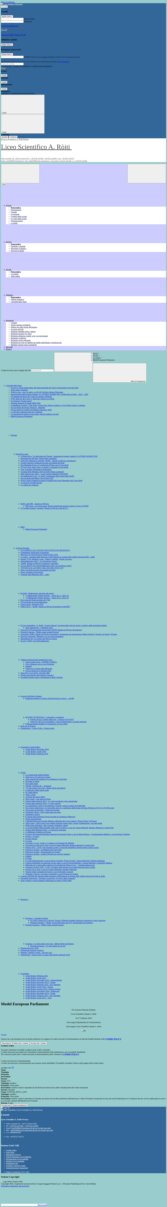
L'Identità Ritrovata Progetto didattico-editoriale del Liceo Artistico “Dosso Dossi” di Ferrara (61, 821)
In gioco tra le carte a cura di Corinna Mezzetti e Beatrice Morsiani (51, 870)
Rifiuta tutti (21, 1043)
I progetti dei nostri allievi (35, 797)
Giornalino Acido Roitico (31, 747)
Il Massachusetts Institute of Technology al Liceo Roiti (46, 724)
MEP (23, 527)
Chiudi (4, 75)
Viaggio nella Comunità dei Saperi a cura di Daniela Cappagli (49, 872)
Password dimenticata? (10, 26)
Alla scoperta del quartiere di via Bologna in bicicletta (46, 779)
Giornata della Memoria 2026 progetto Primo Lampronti (42, 472)
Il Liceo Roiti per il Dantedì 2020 (38, 671)
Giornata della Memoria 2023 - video (35, 575)
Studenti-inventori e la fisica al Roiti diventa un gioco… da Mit (49, 698)
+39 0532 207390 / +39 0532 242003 (23, 1126)
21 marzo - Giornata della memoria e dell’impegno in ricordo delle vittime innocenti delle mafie (58, 557)
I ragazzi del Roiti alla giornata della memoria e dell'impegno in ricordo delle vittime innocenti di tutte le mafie (63, 876)
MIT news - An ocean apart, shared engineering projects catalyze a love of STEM (56, 506)
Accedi (4, 7)
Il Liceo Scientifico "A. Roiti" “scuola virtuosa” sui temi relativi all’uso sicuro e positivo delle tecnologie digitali (64, 625)
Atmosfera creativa (32, 814)
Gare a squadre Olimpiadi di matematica (36, 469)
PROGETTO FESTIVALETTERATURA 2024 (39, 555)
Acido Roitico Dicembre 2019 (37, 749)
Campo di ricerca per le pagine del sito (16, 370)
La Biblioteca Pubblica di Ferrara (38, 832)
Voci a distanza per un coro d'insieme (39, 664)
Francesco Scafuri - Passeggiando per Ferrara (42, 852)
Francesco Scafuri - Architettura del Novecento (43, 850)
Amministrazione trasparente (17, 1168)
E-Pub (23, 773)
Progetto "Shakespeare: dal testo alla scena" (38, 593)
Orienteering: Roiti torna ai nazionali (35, 552)
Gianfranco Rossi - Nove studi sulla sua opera (43, 812)
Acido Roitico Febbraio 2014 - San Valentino (42, 985)
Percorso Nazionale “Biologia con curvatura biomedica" (42, 636)
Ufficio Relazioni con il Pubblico (18, 1157)
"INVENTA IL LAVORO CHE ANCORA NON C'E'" (42, 568)
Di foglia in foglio (32, 781)
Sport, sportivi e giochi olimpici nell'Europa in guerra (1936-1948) (46, 881)
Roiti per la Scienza (28, 726)
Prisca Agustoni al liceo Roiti (32, 572)
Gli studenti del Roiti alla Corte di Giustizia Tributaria (31, 397)
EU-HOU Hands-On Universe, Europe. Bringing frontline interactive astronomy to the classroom (67, 920)
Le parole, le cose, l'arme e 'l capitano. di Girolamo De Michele (49, 843)
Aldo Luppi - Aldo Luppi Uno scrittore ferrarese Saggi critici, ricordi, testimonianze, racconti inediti (63, 823)
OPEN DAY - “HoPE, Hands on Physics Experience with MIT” (45, 607)
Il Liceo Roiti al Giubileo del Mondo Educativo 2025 (31, 410)
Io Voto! (28, 859)
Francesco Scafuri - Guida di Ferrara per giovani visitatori (47, 854)
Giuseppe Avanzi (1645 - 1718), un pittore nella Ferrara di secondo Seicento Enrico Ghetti (60, 867)
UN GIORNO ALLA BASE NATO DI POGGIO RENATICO (45, 550)
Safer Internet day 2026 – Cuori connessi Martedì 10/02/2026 (44, 474)
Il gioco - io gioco (32, 836)
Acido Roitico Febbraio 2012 (36, 976)
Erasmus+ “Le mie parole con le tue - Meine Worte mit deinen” (50, 944)
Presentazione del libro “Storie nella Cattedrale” (39, 458)
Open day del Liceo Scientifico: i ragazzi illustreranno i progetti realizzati (58, 722)
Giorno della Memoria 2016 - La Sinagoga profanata (45, 830)
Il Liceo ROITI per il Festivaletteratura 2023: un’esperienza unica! (46, 566)
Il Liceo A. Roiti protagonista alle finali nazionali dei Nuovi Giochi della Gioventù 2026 (44, 388)
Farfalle (28, 856)
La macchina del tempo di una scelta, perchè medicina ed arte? (35, 414)
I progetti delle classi (14, 386)
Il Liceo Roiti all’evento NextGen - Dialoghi (28, 408)
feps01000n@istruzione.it (31, 1128)
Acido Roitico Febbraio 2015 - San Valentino (42, 996)
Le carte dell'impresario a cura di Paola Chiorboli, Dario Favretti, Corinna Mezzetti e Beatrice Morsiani (65, 861)
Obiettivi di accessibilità (15, 1161)
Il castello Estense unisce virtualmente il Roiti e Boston (42, 677)
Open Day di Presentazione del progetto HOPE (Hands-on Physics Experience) (51, 630)
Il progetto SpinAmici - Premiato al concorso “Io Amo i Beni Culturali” (48, 878)
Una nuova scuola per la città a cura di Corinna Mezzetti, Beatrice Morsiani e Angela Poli (59, 845)
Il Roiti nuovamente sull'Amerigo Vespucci (37, 675)
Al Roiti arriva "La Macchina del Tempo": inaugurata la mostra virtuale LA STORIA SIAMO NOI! (59, 456)
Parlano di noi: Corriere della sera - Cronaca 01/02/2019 (51, 719)
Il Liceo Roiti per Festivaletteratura (34, 602)
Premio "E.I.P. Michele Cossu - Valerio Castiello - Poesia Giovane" (46, 559)
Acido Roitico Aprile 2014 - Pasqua (39, 987)
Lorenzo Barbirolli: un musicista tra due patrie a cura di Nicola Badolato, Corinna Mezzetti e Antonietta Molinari (68, 863)
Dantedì (28, 666)
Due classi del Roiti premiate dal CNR (35, 600)
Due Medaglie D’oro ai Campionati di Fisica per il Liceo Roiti (44, 465)
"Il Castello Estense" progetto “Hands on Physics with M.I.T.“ (45, 508)
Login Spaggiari (63, 62)
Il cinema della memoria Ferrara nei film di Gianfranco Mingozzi (50, 817)
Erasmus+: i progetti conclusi (36, 918)
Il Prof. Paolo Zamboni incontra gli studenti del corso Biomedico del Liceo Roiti (51, 480)
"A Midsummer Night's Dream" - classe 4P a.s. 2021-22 (47, 598)
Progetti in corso (22, 454)
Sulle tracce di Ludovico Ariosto (37, 777)
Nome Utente (29, 19)
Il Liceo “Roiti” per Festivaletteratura (35, 641)
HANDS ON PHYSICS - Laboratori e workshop (44, 717)
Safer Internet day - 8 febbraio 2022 (39, 628)
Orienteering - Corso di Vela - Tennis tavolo (37, 728)
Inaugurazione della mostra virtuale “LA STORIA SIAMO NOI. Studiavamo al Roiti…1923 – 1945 (49, 394)
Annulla (4, 137)
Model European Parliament (21, 416)
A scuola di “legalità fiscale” (31, 483)
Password (28, 21)
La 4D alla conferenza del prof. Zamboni (26, 412)
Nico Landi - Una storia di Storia (38, 799)
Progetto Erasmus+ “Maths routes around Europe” (40, 632)
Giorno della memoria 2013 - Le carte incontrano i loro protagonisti (51, 801)
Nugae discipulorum (33, 819)
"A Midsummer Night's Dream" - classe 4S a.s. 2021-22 (47, 596)
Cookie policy (11, 1150)
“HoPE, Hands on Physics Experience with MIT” (40, 563)
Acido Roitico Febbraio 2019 (36, 754)
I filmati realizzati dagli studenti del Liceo (37, 660)
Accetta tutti (38, 1043)
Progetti (14, 435)
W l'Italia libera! (31, 792)
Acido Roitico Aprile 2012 (35, 978)
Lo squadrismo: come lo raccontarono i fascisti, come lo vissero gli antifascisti (55, 806)
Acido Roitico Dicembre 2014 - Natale (40, 993)
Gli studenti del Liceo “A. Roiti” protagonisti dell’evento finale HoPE (47, 476)
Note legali (10, 1152)
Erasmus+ (25, 899)
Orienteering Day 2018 (29, 948)
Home (95, 353)
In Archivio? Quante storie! (21, 401)
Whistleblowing (12, 1163)
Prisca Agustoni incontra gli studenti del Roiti (38, 570)
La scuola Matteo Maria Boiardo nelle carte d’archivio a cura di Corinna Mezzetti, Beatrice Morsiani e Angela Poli (69, 828)
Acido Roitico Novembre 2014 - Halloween (42, 991)
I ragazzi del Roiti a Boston (31, 696)
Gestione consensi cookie (15, 1166)
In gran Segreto (31, 839)
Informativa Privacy (13, 1155)
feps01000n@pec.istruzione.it (32, 1130)
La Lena (28, 841)
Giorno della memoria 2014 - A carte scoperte (43, 803)
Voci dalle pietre (31, 784)
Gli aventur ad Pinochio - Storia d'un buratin (42, 810)
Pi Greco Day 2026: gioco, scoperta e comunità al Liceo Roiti (44, 467)
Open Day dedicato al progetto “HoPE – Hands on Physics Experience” (48, 461)
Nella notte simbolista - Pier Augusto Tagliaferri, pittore (46, 825)
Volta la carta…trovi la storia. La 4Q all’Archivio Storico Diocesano (37, 392)
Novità (95, 356)
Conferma (13, 137)
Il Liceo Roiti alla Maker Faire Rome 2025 (37, 478)
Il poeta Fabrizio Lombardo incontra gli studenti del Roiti (42, 463)
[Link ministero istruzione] (12, 4)
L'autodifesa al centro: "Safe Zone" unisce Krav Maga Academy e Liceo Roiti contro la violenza (48, 405)
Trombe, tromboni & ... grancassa (38, 786)
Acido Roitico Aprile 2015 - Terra (38, 998)
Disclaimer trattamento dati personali (15, 1186)
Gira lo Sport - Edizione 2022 (32, 604)
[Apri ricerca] (146, 173)
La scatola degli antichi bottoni (37, 775)
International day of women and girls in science (39, 639)
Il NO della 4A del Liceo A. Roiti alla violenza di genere (32, 399)
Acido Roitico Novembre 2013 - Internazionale (43, 980)
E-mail (26, 57)
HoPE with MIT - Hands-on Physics (35, 504)
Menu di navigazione (137, 381)
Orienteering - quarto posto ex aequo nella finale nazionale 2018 (45, 955)
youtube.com (6, 1068)
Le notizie (96, 358)
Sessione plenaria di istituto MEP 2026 (25, 403)
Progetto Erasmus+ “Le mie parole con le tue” (48, 946)
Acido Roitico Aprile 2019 (35, 752)
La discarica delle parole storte (37, 790)
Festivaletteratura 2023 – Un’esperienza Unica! (39, 561)
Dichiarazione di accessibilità (17, 1159)
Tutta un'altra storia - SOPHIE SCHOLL (41, 662)
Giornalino (25, 974)
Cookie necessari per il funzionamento (16, 1061)
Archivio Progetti (22, 548)
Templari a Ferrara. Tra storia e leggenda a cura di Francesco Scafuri (51, 874)
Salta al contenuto (8, 2)
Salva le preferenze (20, 1105)
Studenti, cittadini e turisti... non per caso (36, 953)
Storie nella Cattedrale (19, 390)
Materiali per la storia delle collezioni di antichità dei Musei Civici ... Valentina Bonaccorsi (60, 865)
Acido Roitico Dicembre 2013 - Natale (40, 982)
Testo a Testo (30, 795)
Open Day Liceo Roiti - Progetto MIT (35, 673)
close (4, 184)
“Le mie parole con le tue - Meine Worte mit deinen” (45, 788)
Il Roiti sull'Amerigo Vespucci (32, 950)
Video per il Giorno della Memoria (38, 669)
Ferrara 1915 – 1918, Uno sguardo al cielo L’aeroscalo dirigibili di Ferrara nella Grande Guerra (62, 847)
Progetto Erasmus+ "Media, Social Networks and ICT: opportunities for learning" (61, 923)
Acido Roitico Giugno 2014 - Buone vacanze (43, 989)
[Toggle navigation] (20, 173)
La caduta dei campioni (30, 485)
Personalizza (6, 1043)
